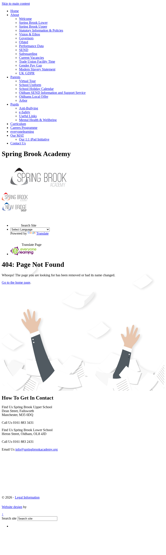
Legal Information (27, 497)
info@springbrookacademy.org (36, 449)
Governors (26, 38)
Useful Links (28, 116)
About (14, 15)
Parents (15, 77)
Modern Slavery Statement (37, 69)
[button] (15, 221)
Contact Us (18, 143)
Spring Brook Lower (33, 22)
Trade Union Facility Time (37, 61)
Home (14, 11)
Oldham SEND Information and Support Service (52, 92)
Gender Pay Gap (30, 65)
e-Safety (24, 112)
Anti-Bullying (28, 108)
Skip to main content (16, 3)
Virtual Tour (27, 81)
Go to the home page (16, 282)
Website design (12, 507)
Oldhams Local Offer (33, 96)
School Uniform (30, 85)
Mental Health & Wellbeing (38, 120)
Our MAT (17, 135)
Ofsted (23, 42)
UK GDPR (27, 73)
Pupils (14, 104)
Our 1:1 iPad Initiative (34, 139)
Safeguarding (28, 54)
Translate (42, 233)
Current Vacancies (31, 57)
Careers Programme (23, 128)
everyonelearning (22, 131)
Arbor (23, 100)
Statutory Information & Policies (41, 30)
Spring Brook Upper (33, 26)
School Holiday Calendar (36, 89)
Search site (9, 518)
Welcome (25, 19)
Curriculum (18, 124)
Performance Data (31, 46)
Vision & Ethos (29, 34)
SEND (23, 50)
